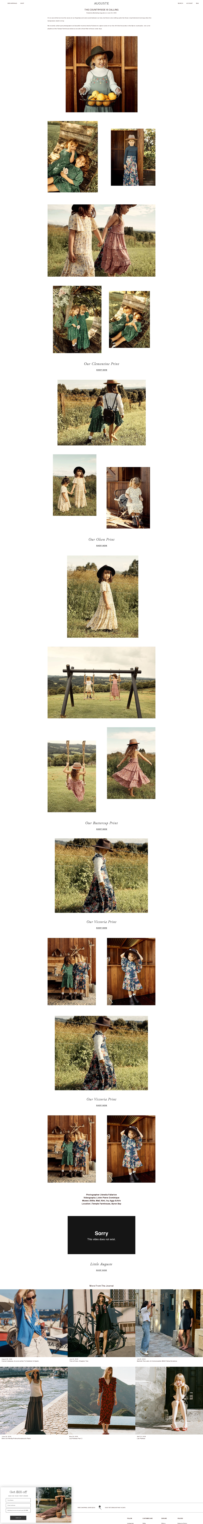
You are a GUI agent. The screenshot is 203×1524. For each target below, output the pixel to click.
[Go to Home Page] (101, 3)
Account (189, 3)
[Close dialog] (70, 1489)
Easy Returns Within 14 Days (115, 1507)
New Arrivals (12, 3)
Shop (22, 3)
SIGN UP (18, 1518)
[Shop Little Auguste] (101, 116)
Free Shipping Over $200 (86, 1507)
